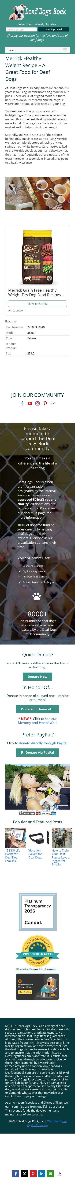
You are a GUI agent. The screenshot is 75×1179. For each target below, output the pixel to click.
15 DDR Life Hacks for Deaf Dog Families (12, 856)
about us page (34, 512)
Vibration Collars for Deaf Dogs (35, 854)
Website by (47, 1123)
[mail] (53, 403)
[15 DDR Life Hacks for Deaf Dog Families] (17, 838)
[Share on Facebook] (15, 1173)
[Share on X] (24, 1173)
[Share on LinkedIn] (41, 1173)
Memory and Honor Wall (37, 722)
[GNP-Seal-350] (37, 936)
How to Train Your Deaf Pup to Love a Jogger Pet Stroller (61, 857)
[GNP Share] (37, 969)
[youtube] (30, 403)
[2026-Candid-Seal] (37, 894)
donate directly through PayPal (43, 743)
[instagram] (37, 403)
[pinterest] (45, 403)
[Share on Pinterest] (33, 1173)
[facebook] (22, 403)
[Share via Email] (50, 1173)
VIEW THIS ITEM (37, 304)
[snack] (37, 178)
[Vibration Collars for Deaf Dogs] (41, 838)
